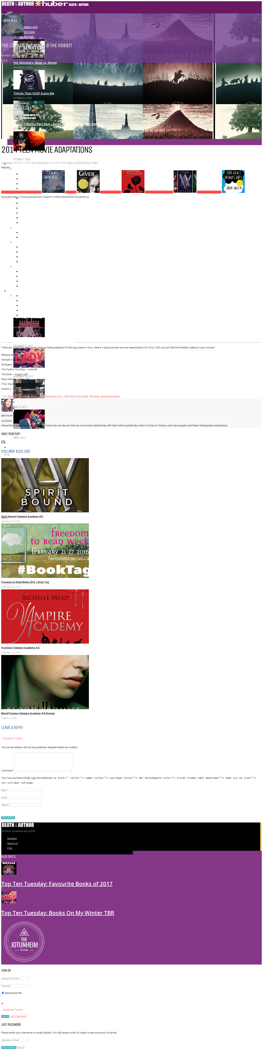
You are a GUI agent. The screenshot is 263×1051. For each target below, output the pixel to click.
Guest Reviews (27, 188)
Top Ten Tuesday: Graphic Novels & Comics (45, 433)
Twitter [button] (19, 738)
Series (4, 60)
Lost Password (18, 1016)
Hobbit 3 (24, 396)
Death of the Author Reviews (34, 174)
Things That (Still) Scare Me (33, 93)
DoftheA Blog (26, 37)
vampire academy (110, 396)
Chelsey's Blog (27, 32)
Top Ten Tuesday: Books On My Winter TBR (45, 372)
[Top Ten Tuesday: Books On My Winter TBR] (29, 366)
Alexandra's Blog (28, 27)
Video (94, 162)
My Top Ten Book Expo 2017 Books (38, 402)
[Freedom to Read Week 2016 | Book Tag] (45, 577)
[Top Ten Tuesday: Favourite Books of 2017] (8, 873)
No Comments (40, 162)
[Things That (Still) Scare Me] (29, 88)
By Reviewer (19, 169)
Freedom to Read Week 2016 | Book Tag (25, 582)
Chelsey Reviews (28, 183)
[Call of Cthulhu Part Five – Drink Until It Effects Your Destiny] (29, 119)
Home (10, 12)
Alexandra (6, 162)
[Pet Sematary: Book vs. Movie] (29, 58)
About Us (12, 447)
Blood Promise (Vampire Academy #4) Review (28, 713)
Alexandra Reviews (29, 179)
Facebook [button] (9, 738)
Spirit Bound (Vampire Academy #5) (22, 516)
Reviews (12, 838)
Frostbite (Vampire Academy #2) (20, 647)
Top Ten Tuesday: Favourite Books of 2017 (57, 883)
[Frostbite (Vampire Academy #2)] (45, 642)
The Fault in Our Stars (76, 396)
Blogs (70, 162)
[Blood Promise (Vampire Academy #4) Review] (45, 708)
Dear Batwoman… (26, 154)
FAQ (9, 848)
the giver (94, 396)
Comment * (7, 770)
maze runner (37, 396)
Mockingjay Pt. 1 (54, 396)
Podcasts (12, 442)
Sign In (21, 1047)
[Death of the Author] (45, 5)
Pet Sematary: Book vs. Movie (35, 63)
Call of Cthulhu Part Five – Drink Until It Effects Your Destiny (58, 124)
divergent (13, 396)
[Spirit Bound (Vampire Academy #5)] (45, 511)
